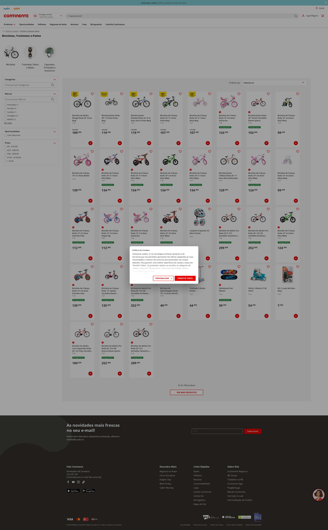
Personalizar (162, 278)
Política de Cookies (146, 271)
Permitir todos (185, 278)
